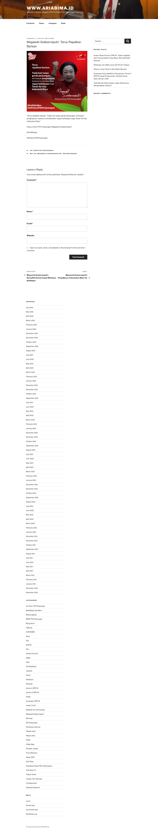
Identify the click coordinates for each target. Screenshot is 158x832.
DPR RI (28, 645)
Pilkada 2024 (31, 731)
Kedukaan (29, 679)
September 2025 (32, 346)
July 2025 (29, 355)
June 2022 (30, 510)
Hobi (27, 662)
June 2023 (30, 458)
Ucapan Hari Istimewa (34, 779)
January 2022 (31, 532)
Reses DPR (30, 757)
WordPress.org (31, 814)
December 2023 (32, 432)
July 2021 (29, 558)
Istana (28, 675)
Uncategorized (31, 783)
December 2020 (32, 588)
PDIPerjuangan (70, 153)
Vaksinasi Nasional (33, 787)
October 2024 (31, 394)
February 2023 (31, 476)
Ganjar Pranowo (32, 653)
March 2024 (30, 420)
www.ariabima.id (50, 8)
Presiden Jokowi (32, 748)
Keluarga (29, 684)
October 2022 (31, 493)
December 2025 (32, 333)
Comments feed (32, 809)
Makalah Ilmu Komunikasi (35, 710)
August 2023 (30, 450)
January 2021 (31, 584)
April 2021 (29, 571)
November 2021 (32, 540)
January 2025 (31, 381)
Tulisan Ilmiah (31, 774)
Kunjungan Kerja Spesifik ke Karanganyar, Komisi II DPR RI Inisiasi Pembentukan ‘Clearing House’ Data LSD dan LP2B (112, 76)
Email (63, 23)
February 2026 (31, 324)
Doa (27, 640)
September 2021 (32, 549)
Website (30, 235)
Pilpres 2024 (30, 735)
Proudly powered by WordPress (37, 827)
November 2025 (32, 337)
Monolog (29, 718)
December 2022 (32, 484)
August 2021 (30, 553)
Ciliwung (29, 627)
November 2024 (32, 389)
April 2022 (29, 519)
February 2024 (31, 424)
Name (30, 211)
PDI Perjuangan (32, 722)
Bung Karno (30, 623)
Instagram (53, 23)
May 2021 (29, 566)
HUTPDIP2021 (31, 666)
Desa (28, 636)
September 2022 (32, 497)
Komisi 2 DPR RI (32, 688)
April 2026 (29, 316)
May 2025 (29, 363)
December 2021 (32, 536)
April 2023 (29, 467)
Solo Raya (30, 761)
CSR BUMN (30, 632)
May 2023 (29, 463)
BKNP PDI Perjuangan (34, 619)
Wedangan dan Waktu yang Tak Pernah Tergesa (111, 65)
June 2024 (30, 407)
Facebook (30, 23)
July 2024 (29, 402)
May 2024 (29, 411)
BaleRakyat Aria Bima (34, 610)
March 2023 (30, 471)
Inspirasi (29, 671)
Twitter (41, 23)
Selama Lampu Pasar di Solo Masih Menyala (110, 69)
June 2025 (30, 359)
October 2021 (31, 545)
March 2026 (30, 320)
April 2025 (29, 368)
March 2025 (30, 372)
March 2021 (30, 575)
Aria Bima (49, 38)
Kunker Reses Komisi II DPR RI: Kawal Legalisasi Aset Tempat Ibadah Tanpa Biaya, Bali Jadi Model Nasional (112, 58)
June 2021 (30, 562)
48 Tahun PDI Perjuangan (42, 150)
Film (27, 649)
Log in (28, 801)
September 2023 (32, 445)
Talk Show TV (31, 770)
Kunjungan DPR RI (33, 701)
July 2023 (29, 454)
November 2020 (32, 592)
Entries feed (30, 805)
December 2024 (32, 385)
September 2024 (32, 398)
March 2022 (30, 523)
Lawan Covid (31, 705)
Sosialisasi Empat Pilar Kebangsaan (39, 766)
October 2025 (31, 342)
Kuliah (28, 696)
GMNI (28, 658)
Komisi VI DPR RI (32, 692)
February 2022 (31, 528)
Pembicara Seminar (33, 727)
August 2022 (30, 502)
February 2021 (31, 579)
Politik (28, 740)
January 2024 (31, 428)
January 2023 (31, 480)
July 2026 (29, 307)
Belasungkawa (31, 614)
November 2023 (32, 437)
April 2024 (29, 415)
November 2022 (32, 489)
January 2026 (31, 329)
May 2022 (29, 514)
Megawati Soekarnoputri (49, 153)
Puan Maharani (31, 753)
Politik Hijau (30, 744)
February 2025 (31, 376)
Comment (32, 180)
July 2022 (29, 506)
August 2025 (30, 350)
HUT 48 (33, 153)
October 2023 (31, 441)
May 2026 (29, 312)
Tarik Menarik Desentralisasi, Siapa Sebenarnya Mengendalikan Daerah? (111, 84)
